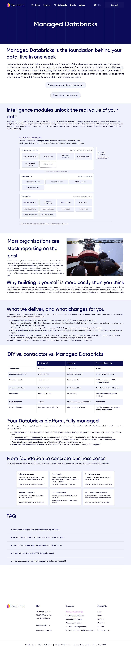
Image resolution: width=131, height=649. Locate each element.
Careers (100, 619)
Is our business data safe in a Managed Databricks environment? (39, 561)
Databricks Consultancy (75, 616)
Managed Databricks (74, 612)
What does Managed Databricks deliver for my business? (36, 530)
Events (73, 5)
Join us (82, 5)
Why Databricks (60, 5)
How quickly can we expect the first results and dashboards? (37, 545)
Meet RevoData (103, 630)
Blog (99, 612)
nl (99, 5)
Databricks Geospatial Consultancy (80, 630)
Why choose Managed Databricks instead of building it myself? (38, 537)
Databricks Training (73, 623)
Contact (100, 623)
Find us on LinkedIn (44, 630)
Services (46, 5)
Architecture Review (74, 619)
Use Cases (35, 5)
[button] (65, 530)
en (95, 5)
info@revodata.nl (43, 625)
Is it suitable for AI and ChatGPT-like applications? (33, 553)
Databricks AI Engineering (76, 627)
